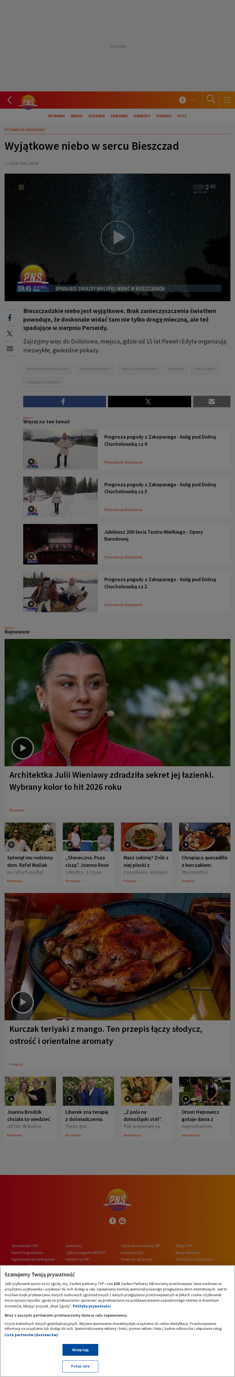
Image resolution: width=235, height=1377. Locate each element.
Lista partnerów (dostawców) (31, 1334)
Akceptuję (80, 1349)
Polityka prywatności (92, 1306)
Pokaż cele (80, 1366)
